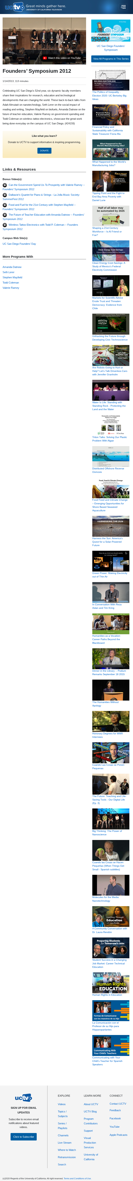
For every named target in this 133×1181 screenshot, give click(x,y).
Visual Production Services (90, 1142)
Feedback (115, 1110)
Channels (63, 1135)
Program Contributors (91, 1121)
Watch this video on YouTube (62, 58)
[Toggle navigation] (123, 7)
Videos (62, 1104)
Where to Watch (67, 1149)
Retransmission (67, 1157)
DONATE (44, 150)
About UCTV (91, 1104)
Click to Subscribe (23, 1136)
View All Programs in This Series (111, 58)
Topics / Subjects (63, 1114)
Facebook (115, 1118)
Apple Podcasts (118, 1134)
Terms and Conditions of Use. (77, 1178)
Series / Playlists (62, 1126)
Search (62, 1164)
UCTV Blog (90, 1111)
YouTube (114, 1126)
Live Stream (65, 1142)
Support (88, 1130)
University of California (91, 1157)
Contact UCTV (118, 1103)
